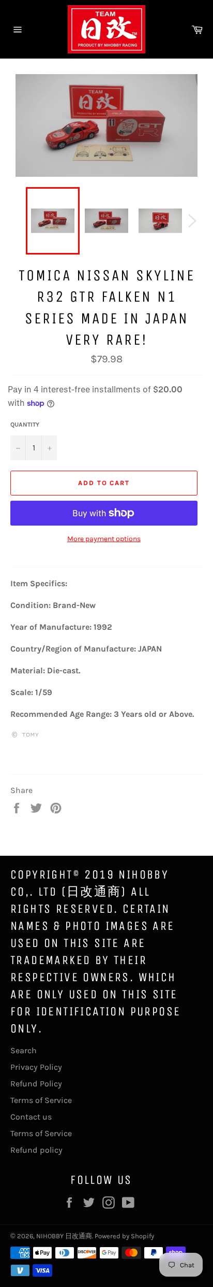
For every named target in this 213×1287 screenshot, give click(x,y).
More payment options (104, 538)
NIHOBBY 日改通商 (64, 1236)
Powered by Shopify (124, 1236)
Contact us (31, 1117)
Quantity (24, 424)
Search (23, 1050)
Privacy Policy (36, 1067)
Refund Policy (36, 1083)
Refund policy (36, 1150)
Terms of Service (41, 1100)
